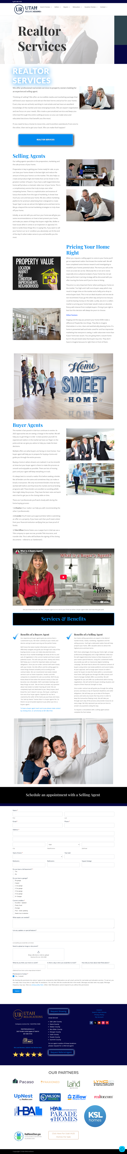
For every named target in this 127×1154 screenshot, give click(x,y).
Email (15, 821)
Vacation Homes (90, 7)
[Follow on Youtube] (99, 1022)
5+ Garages (18, 896)
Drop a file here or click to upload (38, 955)
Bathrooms (50, 861)
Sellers (56, 7)
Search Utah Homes (99, 1012)
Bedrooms (16, 861)
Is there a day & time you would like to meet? (61, 963)
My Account (38, 12)
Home (36, 7)
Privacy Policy (99, 1015)
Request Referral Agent (61, 1052)
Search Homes (45, 7)
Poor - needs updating (21, 910)
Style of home (18, 853)
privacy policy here (37, 985)
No (16, 874)
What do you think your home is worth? (25, 963)
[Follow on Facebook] (91, 1022)
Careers (99, 1010)
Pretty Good (18, 905)
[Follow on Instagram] (103, 1022)
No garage (18, 880)
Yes (16, 871)
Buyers (66, 7)
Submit (17, 991)
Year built (67, 853)
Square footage (87, 861)
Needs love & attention (21, 913)
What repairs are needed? (21, 917)
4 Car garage (18, 894)
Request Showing (58, 1011)
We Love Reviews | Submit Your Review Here (28, 1047)
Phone (67, 821)
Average (17, 908)
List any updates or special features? (24, 930)
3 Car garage (18, 891)
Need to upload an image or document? (25, 946)
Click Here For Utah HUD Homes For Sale (63, 1135)
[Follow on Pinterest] (107, 1022)
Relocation (76, 7)
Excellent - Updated (20, 903)
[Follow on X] (95, 1022)
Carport (17, 883)
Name (15, 810)
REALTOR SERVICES (45, 139)
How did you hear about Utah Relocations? (95, 963)
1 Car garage (18, 885)
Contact (103, 7)
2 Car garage (18, 888)
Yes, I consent (19, 976)
